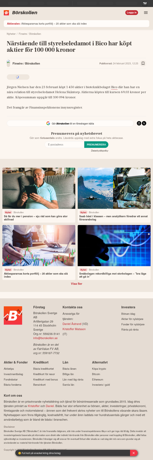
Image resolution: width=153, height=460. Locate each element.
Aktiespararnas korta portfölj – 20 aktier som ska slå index (47, 23)
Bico (114, 87)
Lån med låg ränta (73, 379)
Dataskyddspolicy (99, 150)
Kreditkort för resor (44, 374)
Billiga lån (68, 374)
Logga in (131, 12)
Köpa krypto (99, 368)
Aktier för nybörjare (132, 319)
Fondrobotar (11, 379)
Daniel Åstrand (72, 324)
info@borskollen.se (45, 338)
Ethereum (97, 379)
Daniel (50, 406)
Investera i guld (101, 384)
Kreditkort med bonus (45, 379)
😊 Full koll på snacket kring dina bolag (39, 453)
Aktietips (9, 368)
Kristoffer (34, 406)
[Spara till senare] (143, 63)
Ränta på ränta (129, 329)
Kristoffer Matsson (74, 329)
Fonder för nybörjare (132, 324)
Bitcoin (96, 374)
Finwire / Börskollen (26, 63)
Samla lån (68, 384)
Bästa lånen (69, 368)
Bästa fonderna (12, 384)
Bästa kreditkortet (43, 368)
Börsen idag (128, 314)
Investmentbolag (13, 374)
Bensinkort (39, 384)
